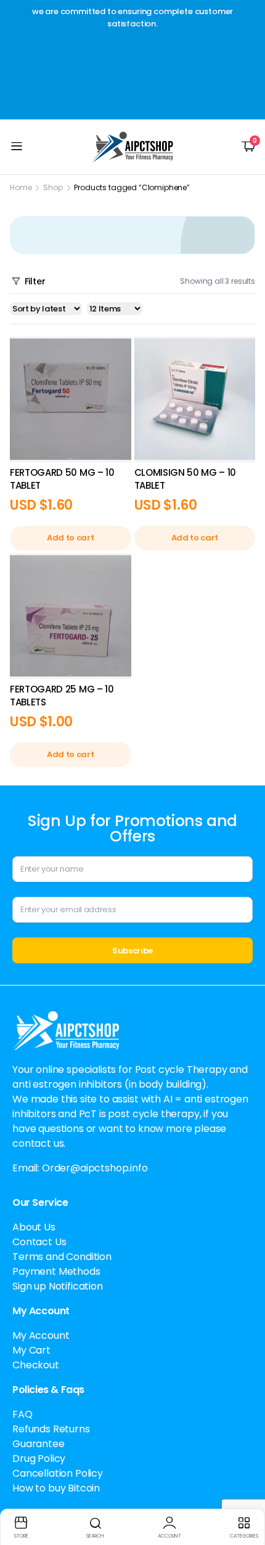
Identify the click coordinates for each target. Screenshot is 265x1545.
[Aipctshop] (132, 147)
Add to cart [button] (70, 538)
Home (20, 187)
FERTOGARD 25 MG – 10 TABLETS (62, 695)
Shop (52, 187)
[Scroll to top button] (245, 1489)
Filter (35, 281)
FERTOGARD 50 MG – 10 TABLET (62, 479)
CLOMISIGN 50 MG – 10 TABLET (185, 479)
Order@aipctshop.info (95, 1168)
